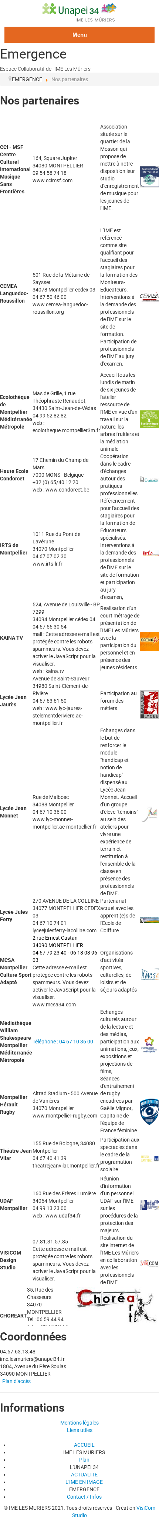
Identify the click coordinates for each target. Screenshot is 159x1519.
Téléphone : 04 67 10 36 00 (63, 1042)
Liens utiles (79, 1430)
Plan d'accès (16, 1381)
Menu (79, 34)
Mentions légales (79, 1423)
